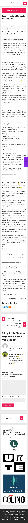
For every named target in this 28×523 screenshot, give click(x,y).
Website (20, 397)
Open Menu (25, 3)
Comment (5, 379)
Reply (10, 350)
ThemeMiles (23, 519)
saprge (8, 10)
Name (4, 397)
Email (12, 397)
